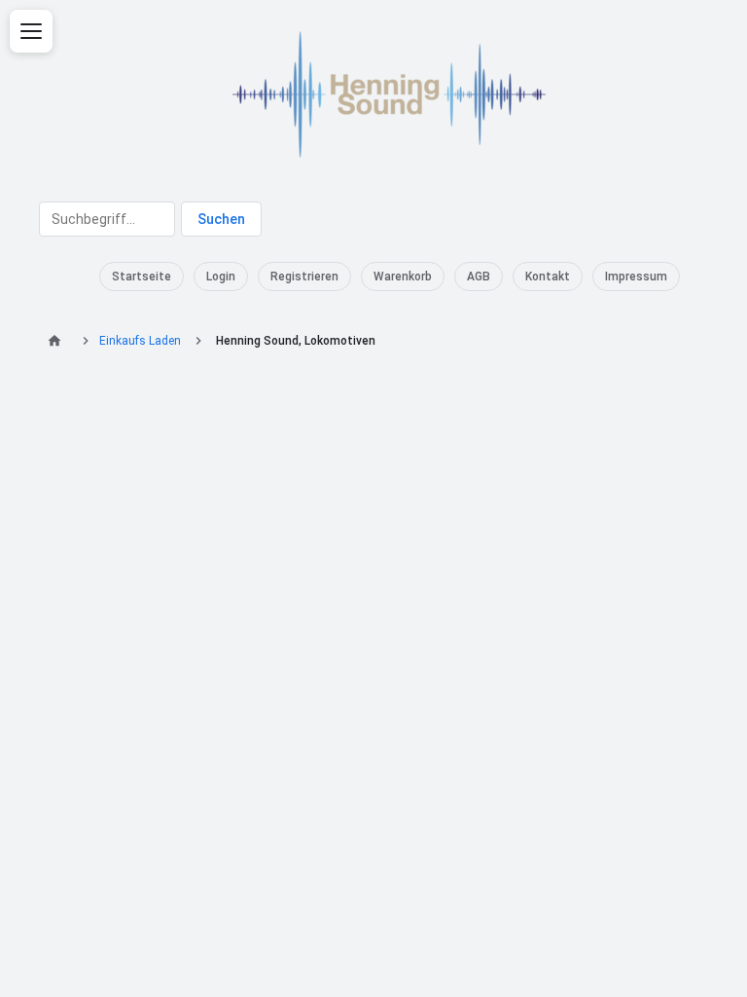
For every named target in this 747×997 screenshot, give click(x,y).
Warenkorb (403, 276)
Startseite (141, 276)
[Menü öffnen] (31, 31)
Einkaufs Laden (140, 341)
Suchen (221, 219)
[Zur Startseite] (57, 341)
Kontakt (547, 276)
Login (220, 276)
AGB (478, 276)
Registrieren (304, 276)
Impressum (636, 276)
